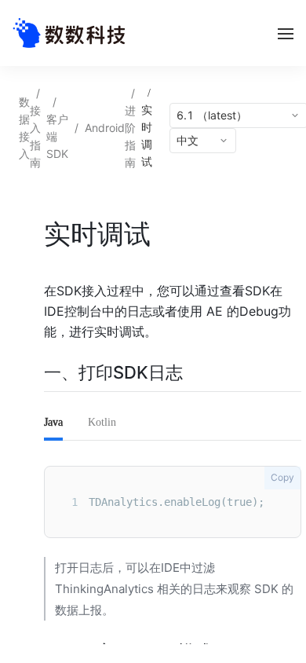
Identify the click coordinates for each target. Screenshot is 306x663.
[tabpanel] (172, 502)
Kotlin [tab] (102, 422)
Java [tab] (53, 422)
